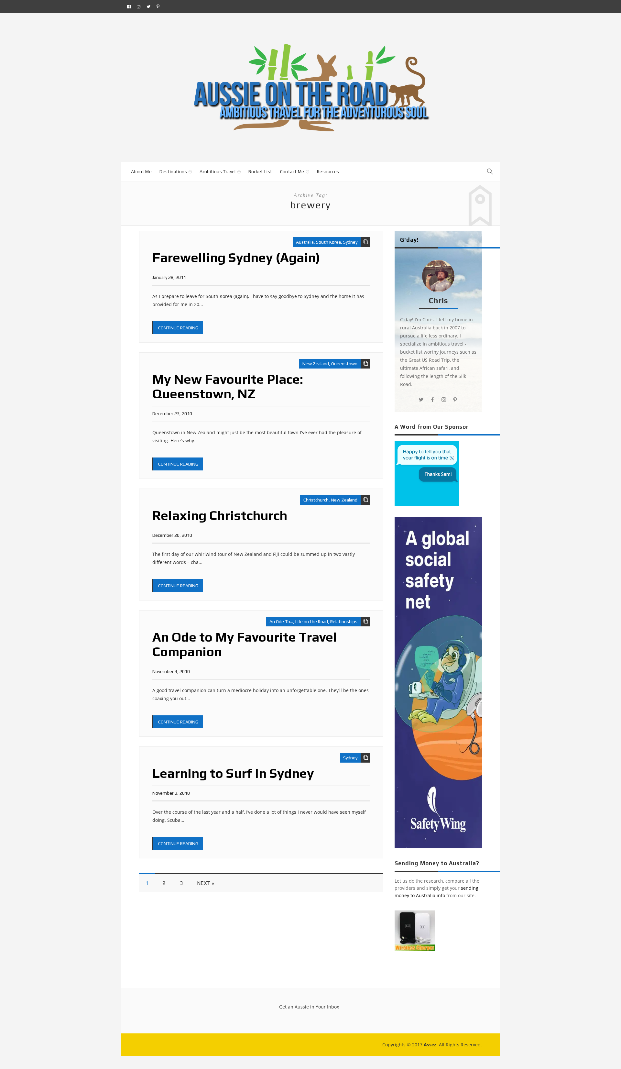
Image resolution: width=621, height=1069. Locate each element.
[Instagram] (138, 6)
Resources (328, 171)
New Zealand (315, 363)
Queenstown (344, 363)
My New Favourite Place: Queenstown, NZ (227, 386)
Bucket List (260, 171)
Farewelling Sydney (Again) (236, 257)
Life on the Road (311, 621)
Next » (205, 883)
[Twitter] (148, 6)
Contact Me (292, 171)
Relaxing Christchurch (219, 515)
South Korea (328, 242)
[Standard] (365, 242)
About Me (141, 171)
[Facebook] (129, 6)
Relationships (343, 621)
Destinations (173, 171)
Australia (305, 242)
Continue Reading (178, 327)
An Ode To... (281, 621)
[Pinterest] (158, 6)
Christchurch (316, 500)
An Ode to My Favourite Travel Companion (244, 644)
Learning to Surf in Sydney (233, 773)
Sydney (350, 242)
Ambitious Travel (217, 171)
